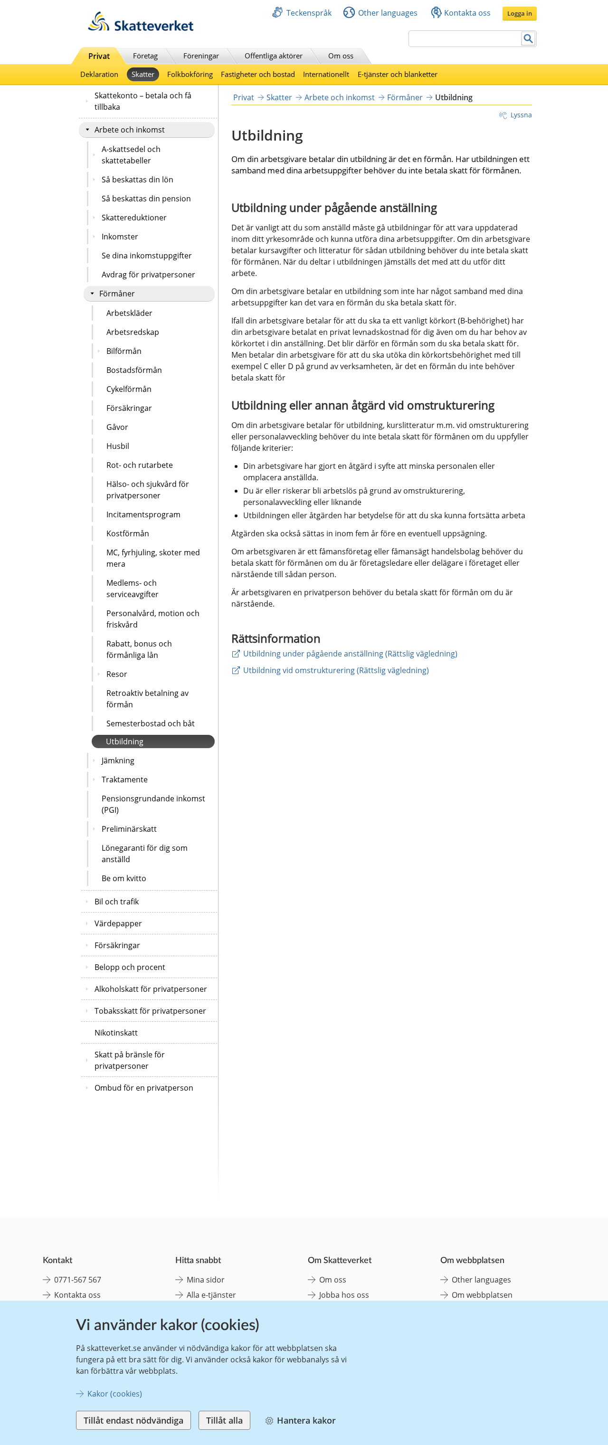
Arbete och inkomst (130, 129)
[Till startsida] (140, 28)
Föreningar (201, 55)
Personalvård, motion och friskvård (153, 619)
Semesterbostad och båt (150, 723)
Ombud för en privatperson (144, 1088)
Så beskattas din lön (137, 179)
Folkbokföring (190, 74)
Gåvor (117, 427)
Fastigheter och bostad (258, 74)
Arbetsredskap (132, 332)
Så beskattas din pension (146, 198)
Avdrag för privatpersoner (148, 274)
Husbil (117, 446)
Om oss (340, 55)
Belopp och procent (130, 967)
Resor (116, 674)
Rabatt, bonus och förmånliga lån (139, 649)
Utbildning (124, 741)
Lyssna (521, 114)
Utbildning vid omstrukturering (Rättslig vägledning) (336, 670)
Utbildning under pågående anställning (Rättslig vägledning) (350, 653)
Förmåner (117, 293)
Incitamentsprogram (143, 514)
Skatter (143, 74)
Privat (99, 56)
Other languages (388, 13)
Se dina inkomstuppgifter (147, 255)
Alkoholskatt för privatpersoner (151, 989)
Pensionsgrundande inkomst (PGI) (153, 804)
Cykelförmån (129, 389)
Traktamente (125, 779)
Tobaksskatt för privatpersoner (150, 1011)
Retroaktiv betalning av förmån (147, 699)
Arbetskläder (129, 313)
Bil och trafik (117, 901)
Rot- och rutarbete (139, 465)
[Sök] (528, 39)
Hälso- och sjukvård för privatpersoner (147, 490)
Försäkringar (129, 408)
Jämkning (118, 760)
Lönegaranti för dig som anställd (145, 854)
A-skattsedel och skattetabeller (131, 155)
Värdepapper (118, 923)
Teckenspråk (309, 13)
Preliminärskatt (129, 829)
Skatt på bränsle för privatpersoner (130, 1060)
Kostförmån (127, 533)
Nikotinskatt (116, 1032)
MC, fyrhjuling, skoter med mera (153, 558)
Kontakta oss (467, 13)
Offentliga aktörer (274, 55)
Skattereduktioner (134, 217)
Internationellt (326, 74)
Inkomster (120, 236)
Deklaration (99, 74)
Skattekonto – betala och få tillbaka (143, 101)
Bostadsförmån (134, 370)
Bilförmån (124, 351)
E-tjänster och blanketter (397, 74)
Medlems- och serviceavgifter (132, 588)
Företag (145, 55)
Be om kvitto (124, 878)
